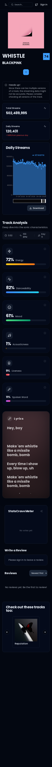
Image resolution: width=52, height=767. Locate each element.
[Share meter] (41, 511)
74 (46, 56)
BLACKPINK (12, 62)
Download (38, 208)
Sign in (43, 4)
